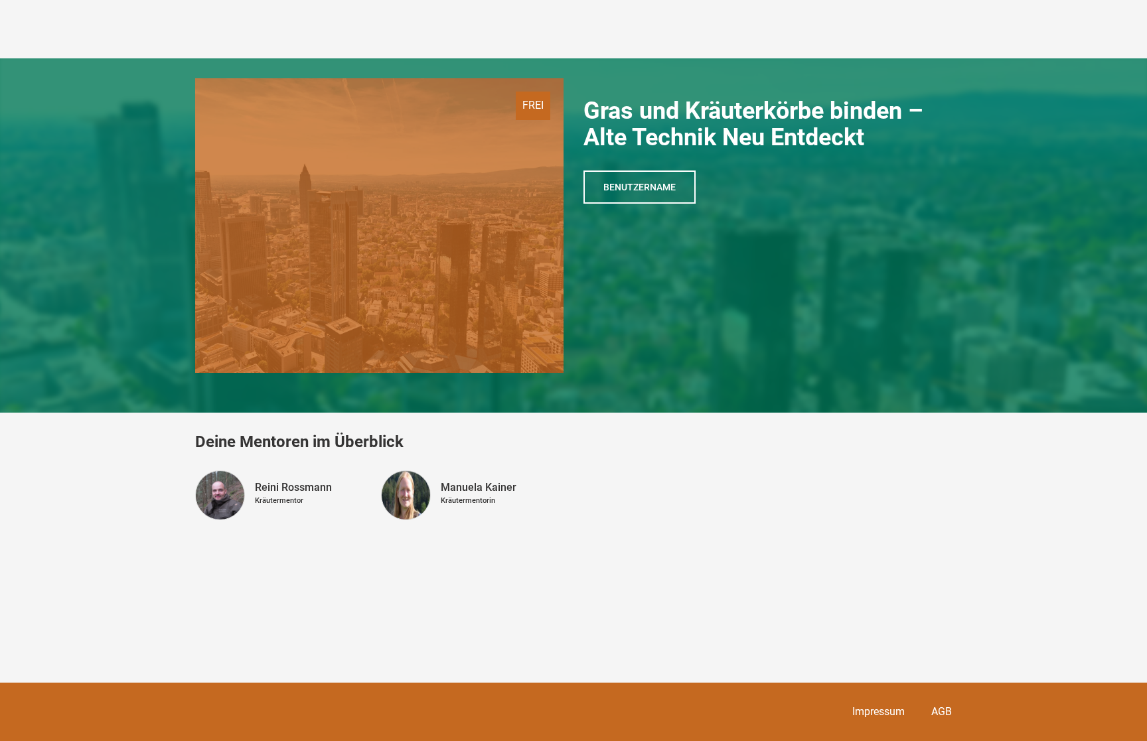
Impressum (878, 711)
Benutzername (639, 187)
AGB (941, 711)
